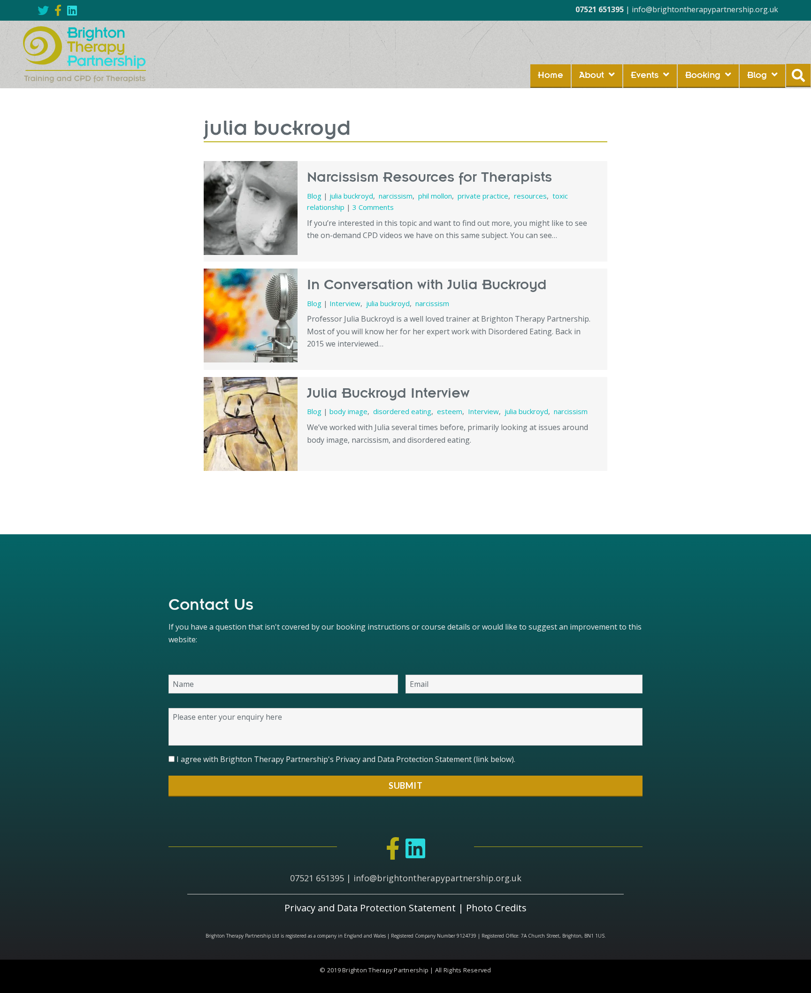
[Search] (798, 75)
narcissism (396, 195)
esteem (449, 411)
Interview (344, 303)
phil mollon (435, 195)
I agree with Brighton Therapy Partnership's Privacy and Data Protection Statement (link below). (345, 759)
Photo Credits (496, 907)
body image (348, 411)
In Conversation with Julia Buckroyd (427, 285)
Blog (314, 195)
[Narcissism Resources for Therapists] (251, 208)
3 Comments (373, 207)
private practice (483, 195)
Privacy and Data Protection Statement (370, 907)
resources (530, 195)
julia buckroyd (351, 195)
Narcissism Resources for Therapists (429, 177)
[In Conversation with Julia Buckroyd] (251, 315)
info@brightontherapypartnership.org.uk (705, 9)
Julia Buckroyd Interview (388, 393)
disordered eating (402, 411)
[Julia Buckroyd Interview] (251, 424)
